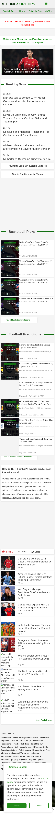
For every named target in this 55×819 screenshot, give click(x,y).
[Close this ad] (53, 809)
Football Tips (9, 11)
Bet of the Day (35, 11)
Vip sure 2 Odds (34, 756)
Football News (31, 738)
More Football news (44, 720)
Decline (39, 806)
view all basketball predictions (18, 320)
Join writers (6, 738)
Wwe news (44, 738)
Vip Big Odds (21, 759)
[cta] (22, 231)
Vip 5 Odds (6, 756)
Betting (18, 4)
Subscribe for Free (41, 750)
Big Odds (5, 741)
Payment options (36, 759)
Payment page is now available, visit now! (27, 166)
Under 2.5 (24, 741)
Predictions (6, 744)
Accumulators (7, 747)
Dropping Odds (41, 747)
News (22, 11)
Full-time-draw (25, 750)
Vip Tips (48, 11)
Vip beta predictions (10, 753)
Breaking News (16, 84)
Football (9, 552)
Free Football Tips (21, 744)
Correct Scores (36, 741)
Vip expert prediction (29, 753)
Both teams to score (23, 747)
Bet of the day (37, 744)
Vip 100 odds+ (19, 756)
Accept (17, 806)
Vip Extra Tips (7, 759)
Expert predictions (9, 750)
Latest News (18, 738)
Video (37, 552)
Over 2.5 (14, 741)
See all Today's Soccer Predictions (18, 457)
